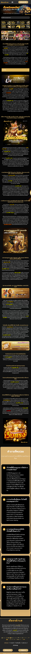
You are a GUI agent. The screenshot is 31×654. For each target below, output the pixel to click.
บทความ (24, 643)
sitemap (15, 645)
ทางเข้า (12, 643)
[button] (12, 2)
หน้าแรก (6, 643)
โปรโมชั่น (18, 643)
